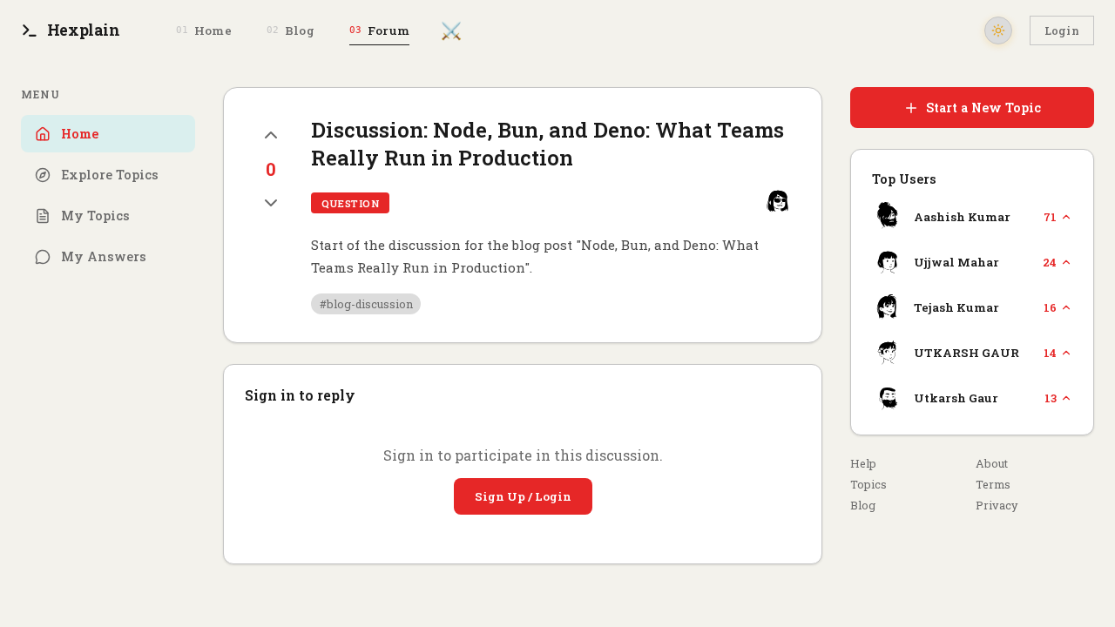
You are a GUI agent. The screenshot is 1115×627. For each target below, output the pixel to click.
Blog (290, 30)
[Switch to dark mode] (998, 30)
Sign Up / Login (523, 496)
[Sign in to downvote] (271, 203)
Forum (379, 30)
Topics (868, 484)
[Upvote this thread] (271, 135)
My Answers (103, 256)
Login (1061, 30)
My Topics (95, 215)
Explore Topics (110, 174)
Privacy (996, 505)
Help (863, 463)
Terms (993, 484)
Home (204, 30)
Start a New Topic (983, 107)
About (992, 463)
